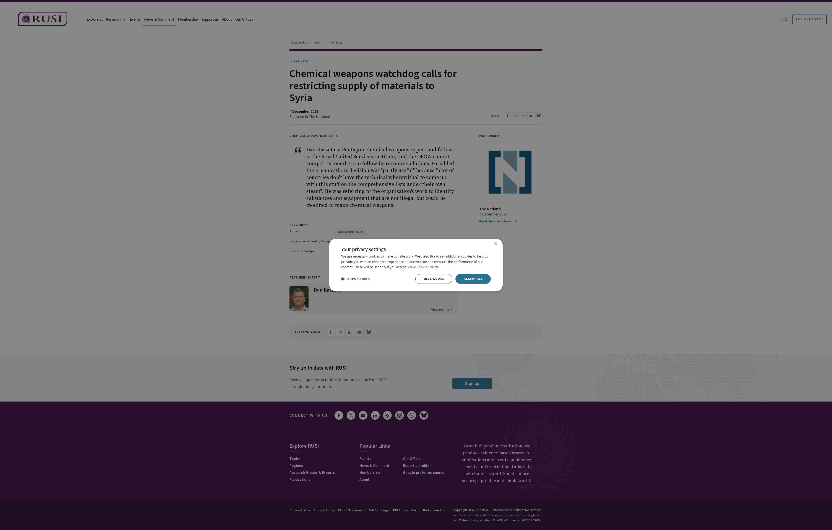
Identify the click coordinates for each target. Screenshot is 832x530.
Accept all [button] (473, 279)
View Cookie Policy (423, 267)
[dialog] (416, 265)
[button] (355, 279)
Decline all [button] (434, 279)
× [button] (495, 243)
